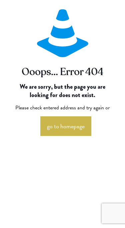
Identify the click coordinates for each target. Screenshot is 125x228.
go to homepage (66, 126)
